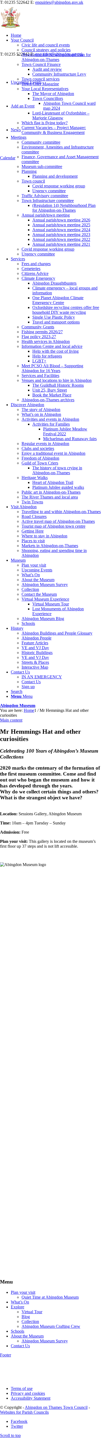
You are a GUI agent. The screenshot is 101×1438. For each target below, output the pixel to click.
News (16, 129)
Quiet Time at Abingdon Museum (50, 1297)
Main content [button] (11, 720)
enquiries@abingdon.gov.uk (59, 2)
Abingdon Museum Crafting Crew (51, 1326)
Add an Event (22, 106)
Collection (30, 1321)
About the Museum (27, 1336)
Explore (17, 1307)
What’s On (20, 1302)
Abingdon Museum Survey (45, 1341)
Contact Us (20, 1345)
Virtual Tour (32, 1311)
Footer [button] (5, 1355)
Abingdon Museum (17, 705)
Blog (26, 1316)
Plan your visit (23, 1292)
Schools (17, 1331)
